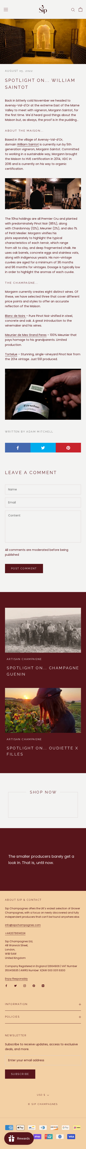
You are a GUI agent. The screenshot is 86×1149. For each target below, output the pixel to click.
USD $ (41, 1095)
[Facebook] (6, 986)
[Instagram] (24, 986)
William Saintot (28, 144)
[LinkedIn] (43, 986)
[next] (77, 804)
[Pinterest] (34, 986)
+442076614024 (15, 933)
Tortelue (11, 354)
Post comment (24, 568)
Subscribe (20, 1074)
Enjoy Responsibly (16, 978)
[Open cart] (80, 9)
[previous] (8, 804)
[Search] (73, 9)
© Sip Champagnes (43, 1104)
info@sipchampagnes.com (23, 925)
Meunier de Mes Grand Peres (26, 335)
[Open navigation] (6, 9)
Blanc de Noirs (15, 316)
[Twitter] (15, 986)
